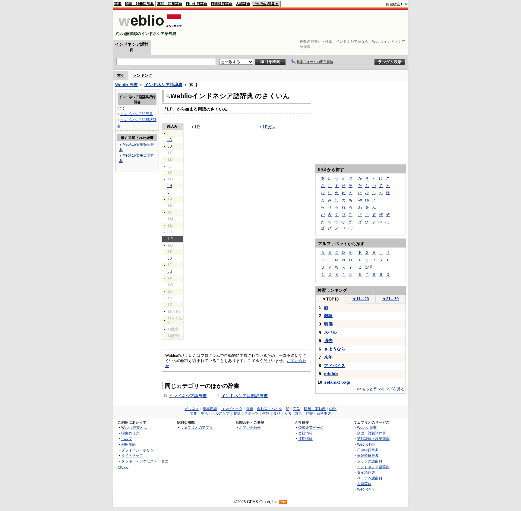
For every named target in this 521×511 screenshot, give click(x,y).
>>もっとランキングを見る (381, 389)
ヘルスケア (221, 413)
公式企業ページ (311, 427)
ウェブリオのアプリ (196, 427)
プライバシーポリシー (139, 450)
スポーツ (251, 413)
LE (169, 166)
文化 (193, 413)
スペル (330, 332)
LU (169, 272)
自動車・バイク (269, 409)
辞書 (118, 4)
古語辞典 (243, 4)
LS (169, 258)
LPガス (269, 127)
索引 (121, 75)
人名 (287, 413)
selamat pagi (337, 382)
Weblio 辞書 (126, 84)
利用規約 (128, 444)
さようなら (334, 349)
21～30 (390, 299)
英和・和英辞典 (169, 4)
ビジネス (192, 409)
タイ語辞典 (366, 472)
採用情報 (305, 439)
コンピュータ (231, 409)
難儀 (328, 324)
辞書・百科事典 (318, 413)
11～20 (360, 299)
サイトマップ (132, 455)
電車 (249, 409)
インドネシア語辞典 (163, 84)
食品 (276, 413)
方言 (298, 413)
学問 (332, 409)
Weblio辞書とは (134, 427)
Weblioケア (366, 489)
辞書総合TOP (397, 4)
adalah (331, 373)
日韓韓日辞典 (221, 4)
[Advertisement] (298, 24)
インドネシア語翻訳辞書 (244, 395)
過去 (328, 340)
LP (197, 127)
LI (168, 192)
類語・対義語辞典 (139, 4)
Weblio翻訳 (366, 444)
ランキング (142, 75)
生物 (266, 413)
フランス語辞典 (369, 461)
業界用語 (210, 409)
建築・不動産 (315, 409)
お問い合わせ (250, 427)
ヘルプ (126, 439)
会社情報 (305, 433)
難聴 (328, 315)
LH (169, 186)
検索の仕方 (130, 433)
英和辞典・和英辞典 (373, 439)
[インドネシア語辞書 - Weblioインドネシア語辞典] (149, 28)
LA (169, 140)
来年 (328, 357)
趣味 (237, 413)
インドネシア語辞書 (188, 395)
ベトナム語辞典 (369, 478)
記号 (369, 267)
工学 (296, 409)
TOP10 (330, 299)
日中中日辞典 (196, 4)
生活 (204, 413)
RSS (283, 502)
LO (169, 232)
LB (169, 146)
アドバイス (334, 365)
